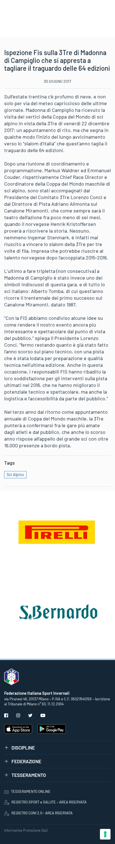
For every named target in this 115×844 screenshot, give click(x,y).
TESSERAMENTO (28, 775)
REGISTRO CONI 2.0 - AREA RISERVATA (42, 813)
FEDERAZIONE (26, 761)
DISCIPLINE (23, 747)
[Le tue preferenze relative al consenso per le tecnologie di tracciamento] (105, 834)
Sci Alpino (15, 474)
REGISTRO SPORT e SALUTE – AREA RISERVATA (49, 802)
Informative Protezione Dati (26, 830)
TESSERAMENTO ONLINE (31, 791)
